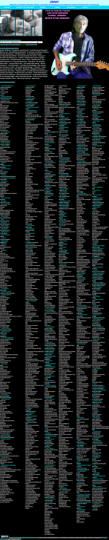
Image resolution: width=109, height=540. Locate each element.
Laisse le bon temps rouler (32, 488)
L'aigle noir (3, 192)
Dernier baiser (63, 496)
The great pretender (98, 436)
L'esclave (94, 359)
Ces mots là (80, 207)
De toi (46, 390)
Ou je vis (94, 98)
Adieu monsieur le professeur (67, 107)
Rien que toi (28, 287)
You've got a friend (64, 193)
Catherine (28, 122)
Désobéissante (63, 304)
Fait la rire (47, 516)
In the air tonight (97, 129)
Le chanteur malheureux (7, 448)
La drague (47, 437)
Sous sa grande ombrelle (65, 463)
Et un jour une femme (51, 204)
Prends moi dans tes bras (32, 195)
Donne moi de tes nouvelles (66, 307)
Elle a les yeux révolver (83, 138)
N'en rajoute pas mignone (32, 279)
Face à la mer (3, 265)
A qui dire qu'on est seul (83, 513)
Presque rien (48, 298)
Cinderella (28, 256)
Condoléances (48, 202)
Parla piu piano (96, 288)
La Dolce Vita (3, 374)
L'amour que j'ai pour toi (32, 268)
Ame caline (3, 63)
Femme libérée (29, 106)
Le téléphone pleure (5, 453)
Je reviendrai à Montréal (99, 284)
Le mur (46, 213)
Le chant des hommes (83, 385)
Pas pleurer (62, 96)
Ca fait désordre (29, 430)
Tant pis (94, 294)
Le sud (78, 488)
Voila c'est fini (96, 416)
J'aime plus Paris (96, 450)
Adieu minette (96, 212)
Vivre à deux (28, 221)
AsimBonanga (63, 251)
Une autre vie (4, 130)
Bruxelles (79, 202)
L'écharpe (47, 531)
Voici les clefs (48, 397)
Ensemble (3, 167)
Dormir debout (49, 258)
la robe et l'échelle (50, 276)
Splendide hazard (81, 188)
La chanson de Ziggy (82, 169)
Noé (60, 422)
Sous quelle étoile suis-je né (84, 341)
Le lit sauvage (4, 485)
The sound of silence (97, 388)
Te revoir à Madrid (30, 400)
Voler (78, 414)
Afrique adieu (80, 347)
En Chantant (80, 354)
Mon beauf (95, 236)
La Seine (94, 477)
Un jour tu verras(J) (82, 451)
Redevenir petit (4, 494)
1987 (1, 251)
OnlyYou (94, 110)
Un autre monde (96, 414)
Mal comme (3, 384)
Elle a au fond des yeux (65, 311)
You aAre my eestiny (97, 112)
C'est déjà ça (3, 150)
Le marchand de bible (31, 497)
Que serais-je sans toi (24, 75)
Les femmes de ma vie (6, 490)
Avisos (60, 279)
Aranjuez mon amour (98, 253)
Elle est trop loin (29, 236)
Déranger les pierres (64, 299)
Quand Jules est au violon (52, 427)
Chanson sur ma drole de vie (100, 480)
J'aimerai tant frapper (31, 262)
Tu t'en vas (3, 129)
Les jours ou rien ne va (6, 376)
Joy (45, 314)
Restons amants (63, 454)
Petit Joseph (62, 439)
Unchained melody (97, 275)
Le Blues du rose (96, 453)
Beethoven (80, 348)
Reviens (27, 202)
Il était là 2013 (80, 361)
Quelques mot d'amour (83, 185)
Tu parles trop (48, 115)
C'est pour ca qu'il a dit (31, 127)
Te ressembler (48, 304)
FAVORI (57, 7)
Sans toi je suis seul (23, 78)
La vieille (94, 373)
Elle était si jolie (4, 106)
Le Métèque (48, 365)
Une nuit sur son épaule (98, 482)
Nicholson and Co (81, 251)
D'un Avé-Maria (81, 519)
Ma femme (3, 423)
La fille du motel (29, 486)
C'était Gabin (29, 318)
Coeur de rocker (63, 294)
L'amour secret (29, 342)
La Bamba (79, 112)
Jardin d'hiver (48, 453)
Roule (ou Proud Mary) (31, 288)
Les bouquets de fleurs (31, 359)
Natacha (61, 147)
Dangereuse (3, 370)
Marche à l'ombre (97, 233)
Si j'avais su (28, 207)
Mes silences (28, 181)
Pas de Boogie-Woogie (51, 92)
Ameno (47, 170)
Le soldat (47, 216)
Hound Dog (48, 158)
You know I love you (97, 385)
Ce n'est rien (62, 291)
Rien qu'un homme (5, 126)
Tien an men (3, 284)
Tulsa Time (28, 414)
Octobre (47, 294)
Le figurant (80, 388)
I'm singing (28, 333)
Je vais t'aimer (80, 371)
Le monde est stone (97, 399)
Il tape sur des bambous (98, 142)
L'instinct (37, 67)
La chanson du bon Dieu (98, 167)
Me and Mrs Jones (5, 224)
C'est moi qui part (5, 405)
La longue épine (63, 362)
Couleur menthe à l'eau (8, 78)
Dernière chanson (50, 255)
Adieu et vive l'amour (50, 503)
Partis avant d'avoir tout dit (99, 178)
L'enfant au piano (97, 354)
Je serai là (79, 370)
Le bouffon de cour (30, 169)
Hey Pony (28, 460)
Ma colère (18, 69)
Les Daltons (62, 233)
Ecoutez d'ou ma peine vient (8, 152)
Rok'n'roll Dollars (97, 500)
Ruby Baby (28, 290)
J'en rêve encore (49, 373)
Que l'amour (28, 390)
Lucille (78, 298)
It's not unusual (96, 460)
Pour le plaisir (48, 488)
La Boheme (3, 307)
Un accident (40, 61)
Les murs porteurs (50, 215)
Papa (1, 428)
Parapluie (26, 69)
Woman (61, 245)
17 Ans (2, 440)
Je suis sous (28, 89)
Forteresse (79, 276)
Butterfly (28, 235)
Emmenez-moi (4, 299)
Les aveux (79, 244)
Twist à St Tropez (30, 296)
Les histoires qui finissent (38, 50)
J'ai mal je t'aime (49, 519)
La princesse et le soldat (51, 526)
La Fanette (62, 167)
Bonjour (47, 505)
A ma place (3, 182)
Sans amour (28, 205)
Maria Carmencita (82, 181)
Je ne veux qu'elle (81, 139)
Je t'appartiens (49, 411)
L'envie (61, 261)
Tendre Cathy (4, 362)
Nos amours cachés (30, 376)
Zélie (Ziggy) (80, 192)
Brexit (43, 63)
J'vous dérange (29, 479)
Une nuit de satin (81, 402)
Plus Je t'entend (4, 122)
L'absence (28, 336)
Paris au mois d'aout (40, 76)
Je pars (78, 473)
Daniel (78, 215)
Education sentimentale (83, 155)
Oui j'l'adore (95, 118)
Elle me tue (3, 407)
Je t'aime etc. (62, 347)
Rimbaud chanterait (82, 264)
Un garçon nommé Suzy (20, 50)
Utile (60, 482)
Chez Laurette (80, 212)
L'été (1, 208)
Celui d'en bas (4, 255)
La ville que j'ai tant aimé (99, 463)
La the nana (80, 95)
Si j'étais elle (62, 456)
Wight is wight (81, 271)
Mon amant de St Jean (98, 93)
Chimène (94, 244)
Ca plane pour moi (97, 199)
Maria (93, 485)
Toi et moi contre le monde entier (9, 456)
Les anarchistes (81, 96)
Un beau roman (81, 278)
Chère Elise (80, 210)
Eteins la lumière (5, 184)
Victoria (79, 411)
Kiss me (2, 248)
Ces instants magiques (51, 471)
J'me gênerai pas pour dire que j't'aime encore (99, 492)
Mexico (79, 133)
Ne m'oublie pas (81, 299)
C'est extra (79, 92)
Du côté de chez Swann (31, 242)
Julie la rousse (96, 247)
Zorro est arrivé (49, 463)
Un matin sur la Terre (31, 216)
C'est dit (2, 259)
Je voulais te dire (81, 285)
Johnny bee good (4, 396)
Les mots (79, 466)
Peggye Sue (3, 242)
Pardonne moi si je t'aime (7, 430)
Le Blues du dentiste (50, 457)
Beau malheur (49, 164)
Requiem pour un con (98, 337)
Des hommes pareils (50, 256)
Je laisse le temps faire (51, 205)
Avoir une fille (96, 302)
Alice (26, 423)
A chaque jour (63, 265)
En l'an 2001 (95, 164)
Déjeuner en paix (97, 402)
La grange (95, 509)
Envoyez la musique (30, 144)
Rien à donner (29, 204)
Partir (60, 436)
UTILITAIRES (71, 7)
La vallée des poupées (82, 384)
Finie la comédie (29, 150)
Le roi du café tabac (97, 357)
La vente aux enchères (51, 413)
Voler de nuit (3, 287)
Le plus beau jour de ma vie (7, 271)
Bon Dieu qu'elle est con (51, 450)
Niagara (61, 420)
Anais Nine (95, 213)
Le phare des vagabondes (66, 382)
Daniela (27, 450)
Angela (61, 268)
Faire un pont (29, 261)
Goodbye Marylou (81, 321)
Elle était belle (48, 513)
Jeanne (61, 499)
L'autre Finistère (81, 104)
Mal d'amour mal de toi (6, 462)
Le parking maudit (30, 500)
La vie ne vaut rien (5, 158)
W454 (78, 416)
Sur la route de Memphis (51, 106)
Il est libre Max (49, 500)
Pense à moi (48, 178)
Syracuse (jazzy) (49, 460)
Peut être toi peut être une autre (34, 385)
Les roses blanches (5, 218)
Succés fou (3, 391)
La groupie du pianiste (83, 170)
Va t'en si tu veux (63, 485)
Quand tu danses (63, 153)
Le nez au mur (29, 173)
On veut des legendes (50, 89)
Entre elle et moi (4, 474)
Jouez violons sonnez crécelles (67, 351)
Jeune (93, 451)
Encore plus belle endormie (7, 471)
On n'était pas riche (30, 382)
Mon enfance (29, 182)
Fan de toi (79, 218)
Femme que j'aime (64, 205)
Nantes (2, 195)
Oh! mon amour (4, 387)
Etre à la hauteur (49, 165)
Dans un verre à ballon (98, 271)
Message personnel (50, 336)
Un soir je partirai (5, 502)
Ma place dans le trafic (51, 293)
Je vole (78, 374)
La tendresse (29, 167)
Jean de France (29, 334)
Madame (2, 422)
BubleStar (61, 494)
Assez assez (62, 273)
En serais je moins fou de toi (66, 319)
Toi (43, 59)
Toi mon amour (81, 142)
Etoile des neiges (96, 391)
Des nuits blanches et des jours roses (10, 470)
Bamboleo (47, 447)
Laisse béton (95, 219)
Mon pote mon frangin (31, 184)
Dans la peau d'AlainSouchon (33, 321)
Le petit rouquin (81, 241)
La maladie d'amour (82, 379)
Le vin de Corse (63, 86)
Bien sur (27, 121)
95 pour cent (48, 357)
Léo (26, 350)
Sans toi (94, 184)
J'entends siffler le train (98, 255)
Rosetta (2, 359)
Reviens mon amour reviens (34, 58)
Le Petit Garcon (96, 376)
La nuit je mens (13, 65)
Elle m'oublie (62, 256)
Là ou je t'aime (29, 344)
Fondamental (4, 267)
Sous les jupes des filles (6, 161)
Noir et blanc (48, 222)
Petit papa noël (96, 456)
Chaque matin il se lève (31, 440)
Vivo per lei (3, 173)
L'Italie (2, 379)
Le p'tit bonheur (49, 193)
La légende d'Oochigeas (98, 293)
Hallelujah (62, 215)
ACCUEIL (7, 7)
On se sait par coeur (5, 278)
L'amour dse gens (63, 364)
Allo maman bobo (5, 147)
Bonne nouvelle (49, 247)
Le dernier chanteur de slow (33, 348)
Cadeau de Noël (81, 204)
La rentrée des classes (31, 345)
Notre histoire (29, 188)
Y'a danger (47, 130)
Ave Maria (3, 296)
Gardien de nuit (49, 262)
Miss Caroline (29, 506)
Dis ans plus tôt (81, 353)
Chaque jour (80, 275)
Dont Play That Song (5, 98)
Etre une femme (81, 359)
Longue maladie (81, 250)
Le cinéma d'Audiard (82, 387)
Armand (94, 196)
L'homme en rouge (82, 331)
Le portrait (3, 273)
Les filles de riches (5, 491)
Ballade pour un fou (64, 282)
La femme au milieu (50, 167)
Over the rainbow (63, 135)
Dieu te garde (29, 133)
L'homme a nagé (63, 399)
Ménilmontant (96, 92)
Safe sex (2, 282)
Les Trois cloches (49, 141)
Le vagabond (95, 256)
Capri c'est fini (48, 506)
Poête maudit (80, 522)
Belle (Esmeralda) (81, 499)
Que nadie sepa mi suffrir (52, 227)
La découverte (29, 164)
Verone (94, 304)
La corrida (47, 273)
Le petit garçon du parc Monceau (34, 351)
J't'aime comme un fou (98, 285)
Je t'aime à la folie (97, 345)
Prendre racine (4, 281)
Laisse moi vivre (49, 523)
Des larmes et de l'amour (51, 313)
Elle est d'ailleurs (96, 158)
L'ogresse (94, 361)
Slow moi (2, 497)
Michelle (47, 394)
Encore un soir (63, 141)
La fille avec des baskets (83, 232)
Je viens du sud (81, 373)
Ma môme (61, 199)
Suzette (27, 232)
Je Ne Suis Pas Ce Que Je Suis (84, 365)
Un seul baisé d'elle (30, 298)
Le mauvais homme (82, 390)
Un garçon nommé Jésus (32, 407)
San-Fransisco (80, 159)
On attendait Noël (64, 427)
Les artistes (28, 357)
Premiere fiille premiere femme (9, 354)
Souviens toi (48, 232)
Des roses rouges (81, 122)
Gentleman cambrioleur (65, 176)
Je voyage (2, 305)
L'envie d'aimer (4, 89)
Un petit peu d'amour (40, 75)
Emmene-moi (36, 59)
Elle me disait (29, 136)
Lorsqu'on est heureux (65, 161)
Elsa (24, 59)
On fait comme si (5, 276)
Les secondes (29, 176)
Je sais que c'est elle (64, 342)
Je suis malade (96, 344)
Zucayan (61, 486)
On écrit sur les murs (31, 247)
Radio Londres (4, 185)
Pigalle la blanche (5, 213)
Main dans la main (5, 382)
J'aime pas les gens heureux (33, 470)
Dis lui (78, 423)
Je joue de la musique (6, 268)
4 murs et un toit (4, 202)
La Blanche (95, 218)
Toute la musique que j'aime (66, 262)
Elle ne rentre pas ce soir (32, 451)
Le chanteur (28, 113)
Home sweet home (82, 221)
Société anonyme (49, 104)
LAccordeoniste (49, 138)
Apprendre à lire (63, 270)
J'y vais (46, 207)
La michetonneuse (82, 328)
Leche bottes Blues (39, 73)
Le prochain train (63, 384)
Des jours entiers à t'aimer (66, 302)
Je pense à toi (3, 345)
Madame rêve (4, 138)
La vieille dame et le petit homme (9, 482)
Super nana (80, 301)
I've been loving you (50, 267)
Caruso (46, 198)
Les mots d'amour (49, 139)
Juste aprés (62, 144)
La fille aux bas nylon (64, 356)
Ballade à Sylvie (81, 87)
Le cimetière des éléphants (32, 494)
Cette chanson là (5, 61)
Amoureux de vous (30, 253)
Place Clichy (62, 442)
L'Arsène (61, 181)
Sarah (93, 380)
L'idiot (60, 87)
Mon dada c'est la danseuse (99, 364)
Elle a (26, 135)
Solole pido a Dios (49, 230)
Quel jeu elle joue (63, 447)
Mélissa (61, 410)
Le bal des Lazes (81, 330)
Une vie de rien (63, 479)
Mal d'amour (3, 460)
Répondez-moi (48, 299)
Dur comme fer (49, 259)
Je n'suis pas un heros (7, 67)
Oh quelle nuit (96, 310)
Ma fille (94, 379)
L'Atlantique (95, 169)
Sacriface (47, 150)
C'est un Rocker (29, 437)
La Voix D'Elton (29, 347)
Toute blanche (96, 367)
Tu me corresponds (50, 305)
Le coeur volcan (63, 376)
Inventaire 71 (80, 224)
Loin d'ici (79, 248)
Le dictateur (3, 483)
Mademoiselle (63, 405)
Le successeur (80, 394)
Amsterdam (62, 164)
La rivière (79, 382)
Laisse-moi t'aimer (82, 430)
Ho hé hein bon (81, 483)
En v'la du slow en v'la (82, 284)
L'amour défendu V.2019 (51, 525)
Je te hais (2, 414)
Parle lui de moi (4, 388)
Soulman (2, 199)
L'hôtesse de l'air (63, 185)
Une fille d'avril (63, 505)
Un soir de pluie (4, 227)
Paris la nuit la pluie (30, 384)
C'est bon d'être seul (30, 433)
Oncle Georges (29, 380)
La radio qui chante (97, 505)
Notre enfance (29, 377)
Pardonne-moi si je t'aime (23, 73)
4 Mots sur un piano (64, 138)
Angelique (79, 313)
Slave (46, 324)
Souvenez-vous (63, 465)
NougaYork (28, 92)
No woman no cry (5, 230)
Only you (41, 56)
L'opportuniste (63, 187)
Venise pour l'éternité (65, 104)
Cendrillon (95, 413)
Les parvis (3, 65)
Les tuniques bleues (30, 502)
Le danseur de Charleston (99, 136)
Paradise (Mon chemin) (83, 496)
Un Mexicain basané (82, 145)
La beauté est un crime (98, 407)
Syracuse (47, 459)
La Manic (47, 362)
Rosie (46, 301)
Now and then (96, 423)
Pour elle (94, 262)
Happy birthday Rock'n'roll (32, 459)
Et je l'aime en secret (6, 459)
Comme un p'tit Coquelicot (84, 448)
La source (61, 129)
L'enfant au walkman (64, 379)
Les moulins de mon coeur (84, 307)
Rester (60, 453)
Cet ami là (28, 319)
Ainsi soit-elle (29, 251)
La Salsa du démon (82, 503)
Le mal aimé (3, 451)
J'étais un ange (81, 228)
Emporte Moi (3, 109)
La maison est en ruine (83, 235)
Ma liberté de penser (50, 219)
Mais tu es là (95, 172)
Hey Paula (95, 115)
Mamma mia (62, 90)
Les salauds (80, 247)
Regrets (79, 463)
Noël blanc (62, 126)
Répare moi (3, 356)
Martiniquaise (96, 396)
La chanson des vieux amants (67, 165)
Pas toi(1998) (62, 150)
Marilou (27, 276)
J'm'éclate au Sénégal (82, 149)
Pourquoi (28, 193)
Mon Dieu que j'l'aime (98, 497)
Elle (1, 104)
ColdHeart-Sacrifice (50, 149)
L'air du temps (48, 208)
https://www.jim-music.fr (14, 539)
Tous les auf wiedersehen (99, 365)
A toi (60, 227)
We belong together (97, 278)
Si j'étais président (50, 396)
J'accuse (79, 362)
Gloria (78, 319)
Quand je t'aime (29, 387)
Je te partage (95, 347)
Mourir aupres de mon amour (33, 245)
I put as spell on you (64, 196)
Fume (27, 457)
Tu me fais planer (81, 265)
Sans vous (3, 496)
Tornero (61, 115)
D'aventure (95, 341)
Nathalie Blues (29, 99)
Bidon (1, 149)
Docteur (61, 305)
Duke (43, 67)
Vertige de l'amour (5, 141)
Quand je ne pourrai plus (7, 493)
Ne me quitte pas (63, 173)
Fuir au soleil (80, 219)
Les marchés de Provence (52, 419)
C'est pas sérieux (30, 255)
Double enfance (63, 308)
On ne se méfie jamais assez (66, 428)
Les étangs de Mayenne (31, 364)
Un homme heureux (97, 502)
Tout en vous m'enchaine (66, 473)
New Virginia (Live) (64, 419)
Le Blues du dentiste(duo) (52, 456)
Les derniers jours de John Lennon (34, 361)
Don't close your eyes (64, 490)
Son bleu (94, 238)
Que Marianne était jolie (17, 52)
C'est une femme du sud (6, 339)
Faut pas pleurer (30, 147)
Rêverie (61, 99)
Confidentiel (62, 139)
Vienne (2, 196)
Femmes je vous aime (7, 71)
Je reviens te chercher (51, 410)
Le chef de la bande (50, 344)
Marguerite (95, 261)
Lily (93, 193)
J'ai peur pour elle (49, 482)
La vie (78, 236)
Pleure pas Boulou (97, 179)
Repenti (94, 208)
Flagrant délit (48, 477)
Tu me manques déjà (7, 76)
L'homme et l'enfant (31, 419)
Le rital (2, 419)
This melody (62, 470)
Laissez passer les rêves (83, 172)
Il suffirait (95, 370)
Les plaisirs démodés (5, 311)
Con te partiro (4, 172)
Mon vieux (28, 185)
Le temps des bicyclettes (8, 56)
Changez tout (80, 281)
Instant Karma (16, 59)
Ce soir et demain (5, 256)
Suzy (26, 396)
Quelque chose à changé (51, 95)
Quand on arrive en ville (32, 115)
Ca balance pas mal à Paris (84, 164)
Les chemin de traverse (51, 285)
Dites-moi (79, 282)
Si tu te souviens (4, 127)
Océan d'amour (4, 385)
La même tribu (29, 490)
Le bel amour (3, 115)
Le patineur (62, 380)
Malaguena (3, 336)
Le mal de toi (48, 316)
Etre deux (79, 216)
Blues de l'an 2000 (97, 149)
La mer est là (3, 112)
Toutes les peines (97, 101)
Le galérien (48, 192)
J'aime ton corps (63, 339)
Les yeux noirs (5, 59)
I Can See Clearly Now (65, 221)
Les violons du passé (30, 370)
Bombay (79, 201)
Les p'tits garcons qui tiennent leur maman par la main (33, 367)
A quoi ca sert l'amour (51, 136)
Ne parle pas (28, 187)
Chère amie (80, 136)
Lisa (46, 290)
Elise (93, 188)
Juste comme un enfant (65, 353)
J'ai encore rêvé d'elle (64, 119)
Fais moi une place (64, 322)
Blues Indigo (62, 284)
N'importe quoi (49, 221)
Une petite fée (63, 477)
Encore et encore (49, 261)
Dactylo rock (28, 448)
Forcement (62, 327)
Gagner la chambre (64, 330)
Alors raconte (48, 400)
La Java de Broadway (82, 377)
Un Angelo (62, 116)
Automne (61, 275)
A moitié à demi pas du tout (84, 162)
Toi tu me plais (63, 471)
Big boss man (29, 428)
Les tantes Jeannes (50, 420)
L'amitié (47, 334)
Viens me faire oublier (31, 299)
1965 (78, 345)
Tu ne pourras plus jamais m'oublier (50, 496)
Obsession (61, 425)
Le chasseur (80, 238)
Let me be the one (97, 442)
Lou (1, 380)
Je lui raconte (80, 479)
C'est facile (28, 434)
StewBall (61, 112)
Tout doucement (4, 221)
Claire (46, 509)
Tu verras (28, 95)
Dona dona (3, 445)
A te (1, 170)
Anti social (95, 466)
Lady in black (95, 474)
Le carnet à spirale (97, 494)
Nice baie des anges (30, 281)
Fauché (27, 456)
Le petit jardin (63, 182)
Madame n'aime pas (50, 291)
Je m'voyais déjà (4, 304)
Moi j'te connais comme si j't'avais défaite (66, 412)
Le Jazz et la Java (29, 90)
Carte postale (48, 248)
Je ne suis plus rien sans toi (32, 265)
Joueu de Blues (81, 287)
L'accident (28, 480)
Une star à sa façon (50, 307)
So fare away (80, 476)
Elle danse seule (49, 368)
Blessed (47, 147)
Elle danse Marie (49, 330)
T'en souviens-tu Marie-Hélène (33, 212)
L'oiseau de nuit (81, 336)
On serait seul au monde (65, 430)
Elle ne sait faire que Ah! (23, 76)
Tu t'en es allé (62, 476)
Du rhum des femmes (98, 394)
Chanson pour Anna (30, 129)
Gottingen (3, 188)
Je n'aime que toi (30, 473)
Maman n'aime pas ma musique (34, 275)
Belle (1, 365)
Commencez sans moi (50, 476)
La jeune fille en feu (15, 63)
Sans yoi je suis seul (5, 361)
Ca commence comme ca (51, 470)
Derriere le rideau (64, 301)
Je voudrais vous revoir (65, 142)
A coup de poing (29, 119)
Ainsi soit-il (80, 115)
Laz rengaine (95, 351)
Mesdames (28, 179)
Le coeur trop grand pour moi (67, 374)
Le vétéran (80, 399)
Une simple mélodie (82, 342)
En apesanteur (4, 264)
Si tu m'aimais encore (31, 208)
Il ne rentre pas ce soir (31, 466)
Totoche (27, 215)
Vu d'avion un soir (81, 270)
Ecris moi (94, 156)
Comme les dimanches (31, 258)
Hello (78, 107)
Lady (26, 267)
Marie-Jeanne (80, 400)
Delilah (94, 459)
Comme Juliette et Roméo (84, 318)
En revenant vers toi (31, 454)
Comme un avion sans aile (7, 293)
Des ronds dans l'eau (50, 333)
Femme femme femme (98, 342)
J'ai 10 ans (2, 155)
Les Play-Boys (62, 184)
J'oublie (61, 350)
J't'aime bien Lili (96, 132)
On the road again (5, 212)
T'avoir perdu (29, 293)
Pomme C (2, 279)
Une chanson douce (50, 462)
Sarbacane (47, 302)
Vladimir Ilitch (80, 413)
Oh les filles (3, 179)
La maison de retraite (82, 293)
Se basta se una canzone (51, 182)
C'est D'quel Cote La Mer (32, 316)
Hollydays (79, 322)
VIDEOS (84, 7)
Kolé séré (94, 144)
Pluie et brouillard (30, 282)
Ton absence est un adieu (52, 112)
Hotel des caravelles (64, 334)
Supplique (47, 359)
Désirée (47, 407)
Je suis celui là (96, 405)
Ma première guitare (98, 308)
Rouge (60, 155)
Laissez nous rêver (50, 483)
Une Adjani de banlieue (6, 500)
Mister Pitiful (29, 250)
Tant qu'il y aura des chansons (33, 399)
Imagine (61, 242)
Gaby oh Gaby (4, 133)
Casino (78, 350)
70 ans (27, 302)
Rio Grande (48, 96)
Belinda (2, 442)
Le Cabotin (3, 310)
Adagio (2, 164)
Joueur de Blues (5, 50)
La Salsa (2, 207)
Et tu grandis (3, 408)
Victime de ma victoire (83, 459)
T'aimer (2, 463)
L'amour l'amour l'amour (83, 450)
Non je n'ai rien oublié (6, 314)
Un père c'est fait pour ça (8, 58)
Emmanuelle (95, 162)
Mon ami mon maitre (98, 362)
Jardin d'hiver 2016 (50, 454)
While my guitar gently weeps (100, 427)
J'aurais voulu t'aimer (82, 364)
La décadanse (96, 334)
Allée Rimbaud (81, 511)
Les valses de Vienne (50, 319)
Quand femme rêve (64, 443)
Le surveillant (80, 396)
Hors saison (48, 264)
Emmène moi (62, 318)
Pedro (60, 98)
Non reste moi (4, 351)
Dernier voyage (81, 152)
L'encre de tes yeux (50, 279)
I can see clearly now (20, 61)
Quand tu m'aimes (5, 322)
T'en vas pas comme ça (83, 470)
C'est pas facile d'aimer (31, 126)
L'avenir (21, 58)
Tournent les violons (64, 158)
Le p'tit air (79, 156)
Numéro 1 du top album (32, 379)
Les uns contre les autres (83, 178)
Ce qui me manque (30, 314)
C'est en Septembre (50, 402)
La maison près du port (98, 318)
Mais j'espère (95, 170)
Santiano (61, 110)
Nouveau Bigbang (64, 423)
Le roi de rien (80, 242)
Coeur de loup (96, 139)
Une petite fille (29, 96)
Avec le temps (80, 90)
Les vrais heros (29, 503)
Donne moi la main (97, 155)
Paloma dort (48, 90)
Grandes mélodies (5, 342)
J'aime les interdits (30, 468)
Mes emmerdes (4, 313)
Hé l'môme (28, 153)
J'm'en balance (49, 522)
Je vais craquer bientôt (31, 477)
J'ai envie (47, 517)
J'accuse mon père (82, 456)
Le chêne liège (49, 278)
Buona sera (3, 290)
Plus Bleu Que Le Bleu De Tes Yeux (34, 190)
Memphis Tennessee (38, 69)
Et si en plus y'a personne (7, 153)
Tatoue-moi (80, 457)
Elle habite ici (48, 370)
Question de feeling (97, 264)
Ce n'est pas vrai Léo (5, 468)
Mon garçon (28, 374)
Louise (46, 379)
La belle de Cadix (81, 126)
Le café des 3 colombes (98, 90)
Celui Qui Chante (81, 165)
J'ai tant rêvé (48, 451)
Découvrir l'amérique (98, 152)
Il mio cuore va (96, 321)
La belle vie (95, 307)
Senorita (2, 390)
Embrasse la (95, 161)
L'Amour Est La (80, 175)
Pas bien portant (49, 351)
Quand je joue (63, 445)
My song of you (63, 502)
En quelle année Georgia (24, 67)
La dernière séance (30, 485)
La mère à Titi (96, 221)
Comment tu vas (63, 296)
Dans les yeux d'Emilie (65, 230)
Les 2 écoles (80, 391)
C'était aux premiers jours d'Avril (9, 102)
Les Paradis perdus (5, 377)
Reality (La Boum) (97, 250)
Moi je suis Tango (49, 443)
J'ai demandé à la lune (65, 122)
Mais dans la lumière (82, 431)
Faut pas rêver (96, 106)
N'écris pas (62, 417)
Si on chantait (63, 457)
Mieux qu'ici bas (63, 132)
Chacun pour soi (29, 439)
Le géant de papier (64, 202)
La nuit (2, 95)
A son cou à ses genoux (65, 271)
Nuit (60, 149)
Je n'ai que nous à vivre (6, 270)
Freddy (94, 316)
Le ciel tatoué (62, 373)
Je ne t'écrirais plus (5, 411)
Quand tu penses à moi (31, 198)
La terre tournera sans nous (8, 113)
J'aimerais (28, 155)
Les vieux (61, 172)
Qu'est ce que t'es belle (83, 141)
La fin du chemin (81, 233)
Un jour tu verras (81, 453)
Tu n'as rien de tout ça (51, 113)
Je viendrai (3, 416)
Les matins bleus (4, 118)
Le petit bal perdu (5, 239)
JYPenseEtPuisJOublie (6, 447)
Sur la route (48, 374)
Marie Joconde (4, 119)
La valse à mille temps (65, 169)
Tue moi (47, 235)
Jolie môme (80, 93)
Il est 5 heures (63, 178)
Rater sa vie (4, 52)
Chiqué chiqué (4, 367)
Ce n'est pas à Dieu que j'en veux (34, 124)
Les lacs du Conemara (82, 393)
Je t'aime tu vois (29, 159)
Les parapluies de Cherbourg (81, 309)
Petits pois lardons (64, 440)
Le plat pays (62, 170)
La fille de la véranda (64, 357)
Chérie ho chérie (30, 442)
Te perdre (47, 110)
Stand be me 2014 (97, 425)
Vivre (28, 59)
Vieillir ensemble (30, 219)
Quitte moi (95, 182)
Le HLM (94, 225)
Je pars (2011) (80, 474)
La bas (60, 145)
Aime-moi (3, 400)
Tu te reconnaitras (82, 408)
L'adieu (27, 339)
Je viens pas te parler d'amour (33, 162)
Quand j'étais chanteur (83, 259)
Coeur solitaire (29, 443)
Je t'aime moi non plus (98, 333)
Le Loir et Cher (81, 239)
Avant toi (2, 253)
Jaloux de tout (63, 341)
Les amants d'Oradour (31, 354)
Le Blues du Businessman (7, 437)
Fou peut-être (62, 328)
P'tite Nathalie (49, 490)
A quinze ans (3, 466)
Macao (78, 505)
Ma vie (2, 121)
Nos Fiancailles (81, 480)
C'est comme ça (49, 199)
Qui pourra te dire (82, 433)
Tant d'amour (62, 466)
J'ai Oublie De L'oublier (31, 471)
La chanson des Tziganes (32, 337)
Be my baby (95, 439)
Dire (1, 262)
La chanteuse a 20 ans (98, 350)
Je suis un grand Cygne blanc (67, 345)
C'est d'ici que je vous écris (7, 258)
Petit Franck (48, 322)
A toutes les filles (30, 308)
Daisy (1, 368)
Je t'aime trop (29, 476)
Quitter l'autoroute (30, 393)
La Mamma (3, 308)
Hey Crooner (48, 440)
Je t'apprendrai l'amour (6, 413)
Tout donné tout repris (83, 439)
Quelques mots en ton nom (66, 448)
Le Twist (27, 505)
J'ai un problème (63, 258)
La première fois (81, 380)
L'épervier (61, 109)
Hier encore (41, 65)
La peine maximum (5, 87)
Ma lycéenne (95, 133)
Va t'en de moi (63, 483)
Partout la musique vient (66, 437)
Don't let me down (97, 420)
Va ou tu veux (29, 218)
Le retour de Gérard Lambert (100, 227)
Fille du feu (62, 325)
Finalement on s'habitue (32, 149)
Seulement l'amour (30, 411)
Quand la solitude (30, 388)
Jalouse (2, 410)
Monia (94, 122)
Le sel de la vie (48, 318)
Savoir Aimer (48, 228)
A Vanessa (3, 402)
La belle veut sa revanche (84, 327)
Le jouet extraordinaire (6, 450)
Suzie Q (27, 109)
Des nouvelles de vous (98, 153)
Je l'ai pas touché (4, 373)
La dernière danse (82, 376)
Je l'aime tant (48, 520)
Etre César (28, 327)
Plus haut (94, 408)
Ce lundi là (79, 205)
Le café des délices (97, 89)
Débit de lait (3, 333)
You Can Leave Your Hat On (66, 224)
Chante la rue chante (82, 514)
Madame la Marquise (98, 202)
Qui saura (79, 434)
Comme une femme (6, 73)
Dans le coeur (29, 132)
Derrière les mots (63, 497)
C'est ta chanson (81, 208)
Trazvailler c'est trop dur (65, 474)
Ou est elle (62, 433)
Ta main (27, 397)
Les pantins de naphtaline (48, 287)
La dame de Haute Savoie (51, 275)
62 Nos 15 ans (80, 198)
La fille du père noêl (64, 179)
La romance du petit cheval (66, 367)
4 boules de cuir (29, 87)
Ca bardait (28, 417)
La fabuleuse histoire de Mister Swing (83, 290)
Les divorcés (80, 245)
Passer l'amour (81, 404)
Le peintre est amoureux (99, 356)
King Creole (48, 159)
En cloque (95, 216)
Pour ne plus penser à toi (32, 192)
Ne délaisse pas (49, 87)
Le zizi (93, 192)
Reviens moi (28, 284)
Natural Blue (80, 442)
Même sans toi (96, 506)
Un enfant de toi (96, 126)
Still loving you (96, 324)
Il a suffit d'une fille (30, 465)
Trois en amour (29, 294)
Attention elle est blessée (84, 199)
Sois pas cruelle (29, 291)
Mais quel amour (4, 427)
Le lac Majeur (80, 445)
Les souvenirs (62, 394)
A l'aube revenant (49, 241)
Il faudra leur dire (49, 265)
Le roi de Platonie (5, 488)
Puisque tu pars (63, 152)
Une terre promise (50, 119)
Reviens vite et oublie (50, 345)
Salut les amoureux (64, 238)
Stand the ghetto (5, 215)
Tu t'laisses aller (4, 327)
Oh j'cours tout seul (97, 499)
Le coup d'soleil (96, 259)
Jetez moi (28, 161)
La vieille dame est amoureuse (37, 71)
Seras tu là (79, 187)
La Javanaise (95, 336)
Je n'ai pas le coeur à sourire (33, 156)
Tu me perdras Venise (34, 54)
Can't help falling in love (51, 156)
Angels (94, 281)
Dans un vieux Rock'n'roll (99, 488)
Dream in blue (48, 328)
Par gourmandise (5, 318)
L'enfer (27, 175)
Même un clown (29, 239)
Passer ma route (81, 158)
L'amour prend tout (64, 365)
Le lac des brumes (49, 534)
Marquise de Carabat (64, 408)
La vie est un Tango (64, 370)
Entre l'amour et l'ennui (32, 142)
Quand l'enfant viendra (98, 181)
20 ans (94, 147)
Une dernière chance (6, 285)
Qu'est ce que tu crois (65, 450)
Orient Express (49, 485)
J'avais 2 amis (29, 264)
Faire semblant (29, 145)
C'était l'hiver (48, 251)
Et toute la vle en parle (31, 328)
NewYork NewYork (50, 348)
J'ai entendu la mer (5, 371)
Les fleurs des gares (64, 388)
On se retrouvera (49, 310)
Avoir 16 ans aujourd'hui (32, 425)
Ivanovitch (62, 336)
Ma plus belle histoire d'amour (8, 193)
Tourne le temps (29, 402)
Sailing (94, 298)
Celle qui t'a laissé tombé (32, 431)
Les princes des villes (82, 176)
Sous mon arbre (63, 462)
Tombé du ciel (62, 190)
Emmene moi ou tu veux (32, 453)
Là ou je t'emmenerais (51, 210)
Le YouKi (94, 268)
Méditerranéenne (64, 92)
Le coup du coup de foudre (32, 496)
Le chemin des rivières (65, 371)
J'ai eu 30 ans (62, 337)
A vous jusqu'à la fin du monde (67, 281)
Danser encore (4, 261)
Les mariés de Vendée (31, 365)
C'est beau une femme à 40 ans (37, 52)
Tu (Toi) (94, 471)
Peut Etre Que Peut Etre (98, 99)
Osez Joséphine (4, 139)
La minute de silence (82, 173)
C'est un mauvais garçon (99, 215)
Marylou (27, 238)
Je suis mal (62, 344)
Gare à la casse (63, 331)
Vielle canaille (48, 127)
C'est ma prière (81, 422)
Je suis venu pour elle (64, 500)
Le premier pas (4, 486)
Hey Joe (61, 218)
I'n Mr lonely (3, 233)
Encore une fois (49, 408)
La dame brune (4, 190)
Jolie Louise (28, 227)
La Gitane (47, 188)
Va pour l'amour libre (64, 102)
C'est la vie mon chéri (31, 436)
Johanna (2, 347)
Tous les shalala (4, 454)
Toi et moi (3, 324)
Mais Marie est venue (6, 425)
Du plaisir (28, 410)
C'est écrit (31, 61)
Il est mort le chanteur (7, 75)
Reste (27, 201)
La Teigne (94, 222)
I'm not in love (4, 92)
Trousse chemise (4, 325)
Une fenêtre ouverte (98, 119)
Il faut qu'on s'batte (50, 371)
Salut (60, 236)
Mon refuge (62, 416)
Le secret (27, 362)
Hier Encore (3, 302)
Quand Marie (29, 196)
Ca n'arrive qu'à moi (6, 69)
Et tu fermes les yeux (6, 110)
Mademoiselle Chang (82, 179)
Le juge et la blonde (64, 377)
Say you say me (81, 109)
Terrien (61, 468)
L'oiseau (2, 275)
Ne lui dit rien (29, 278)
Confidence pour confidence (66, 208)
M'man (27, 508)
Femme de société (5, 436)
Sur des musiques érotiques (49, 493)
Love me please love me (83, 337)
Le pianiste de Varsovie (51, 414)
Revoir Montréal (29, 394)
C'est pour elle (96, 150)
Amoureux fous (49, 466)
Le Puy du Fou (29, 353)
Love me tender (49, 161)
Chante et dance (81, 101)
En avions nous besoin (31, 325)
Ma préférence (63, 407)
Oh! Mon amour (20, 54)
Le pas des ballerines (50, 281)
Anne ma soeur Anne (82, 116)
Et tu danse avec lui (5, 247)
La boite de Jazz (81, 288)
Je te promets (62, 259)
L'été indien (62, 235)
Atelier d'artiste (29, 307)
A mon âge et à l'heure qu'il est (67, 267)
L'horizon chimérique (65, 400)
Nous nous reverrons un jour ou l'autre (11, 316)
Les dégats (62, 387)
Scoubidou (95, 311)
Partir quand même (50, 337)
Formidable (3, 301)
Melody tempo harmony (6, 210)
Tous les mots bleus (5, 393)
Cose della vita (48, 181)
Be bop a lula (48, 354)
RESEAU (43, 7)
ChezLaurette (20, 71)
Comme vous (80, 213)
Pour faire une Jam (5, 321)
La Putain (94, 371)
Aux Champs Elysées (64, 228)
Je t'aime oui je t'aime (6, 476)
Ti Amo (94, 470)
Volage (46, 129)
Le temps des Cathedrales (84, 500)
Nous (60, 95)
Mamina (79, 508)
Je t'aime (27, 158)
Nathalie (47, 422)
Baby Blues (28, 427)
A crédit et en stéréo (31, 422)
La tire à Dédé (96, 224)
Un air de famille (96, 102)
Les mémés (48, 377)
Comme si (3, 245)
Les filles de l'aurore (97, 496)
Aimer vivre (62, 255)
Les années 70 (29, 356)
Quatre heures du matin (83, 261)
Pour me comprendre (82, 184)
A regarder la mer (5, 101)
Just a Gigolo (80, 119)
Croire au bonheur (30, 130)
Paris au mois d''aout (5, 319)
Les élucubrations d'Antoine (8, 176)
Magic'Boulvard (49, 321)
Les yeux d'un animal (82, 397)
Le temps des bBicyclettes (32, 371)
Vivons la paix (48, 238)
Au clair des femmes (7, 54)
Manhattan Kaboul (97, 232)
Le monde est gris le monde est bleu (50, 175)
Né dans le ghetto (49, 86)
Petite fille (3, 353)
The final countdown (50, 185)
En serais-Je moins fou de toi (27, 56)
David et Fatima (96, 205)
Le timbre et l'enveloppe (28, 65)
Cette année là (4, 443)
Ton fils (61, 156)
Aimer (94, 301)
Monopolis (79, 182)
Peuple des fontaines (50, 296)
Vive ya (2, 236)
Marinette (28, 178)
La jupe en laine (63, 361)
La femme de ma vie (5, 348)
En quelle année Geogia (83, 356)
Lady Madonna (96, 422)
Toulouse (27, 93)
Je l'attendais (80, 225)
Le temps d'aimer (63, 397)
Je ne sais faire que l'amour (32, 474)
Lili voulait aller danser (31, 63)
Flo (93, 165)
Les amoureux (63, 385)
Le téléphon (80, 490)
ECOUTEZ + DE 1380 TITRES (25, 7)
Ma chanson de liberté (65, 89)
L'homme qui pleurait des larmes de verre (84, 333)
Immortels (3, 135)
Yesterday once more (64, 506)
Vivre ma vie (28, 224)
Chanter (47, 201)
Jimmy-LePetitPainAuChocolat (67, 232)
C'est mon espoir (63, 293)
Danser (61, 298)
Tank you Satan (81, 98)
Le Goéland (48, 533)
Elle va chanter (4, 107)
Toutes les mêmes (97, 313)
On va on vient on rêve (65, 431)
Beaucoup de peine (30, 313)
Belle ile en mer (63, 493)
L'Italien (94, 377)
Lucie (78, 520)
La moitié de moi (30, 341)
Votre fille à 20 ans (97, 382)
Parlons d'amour (49, 486)
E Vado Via (28, 330)
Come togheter (96, 419)
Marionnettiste (96, 173)
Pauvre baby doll (49, 93)
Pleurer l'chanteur (82, 256)
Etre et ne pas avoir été (83, 357)
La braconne (95, 348)
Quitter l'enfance (63, 451)
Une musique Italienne (31, 405)
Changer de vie (4, 341)
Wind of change (96, 325)
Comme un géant (5, 144)
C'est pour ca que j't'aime (51, 508)
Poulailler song (4, 159)
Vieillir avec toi (49, 236)
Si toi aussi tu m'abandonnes (49, 98)
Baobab (27, 311)
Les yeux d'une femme (31, 273)
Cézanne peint (81, 167)
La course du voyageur (83, 230)
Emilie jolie (62, 316)
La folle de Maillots (5, 477)
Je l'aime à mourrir (50, 268)
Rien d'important (30, 285)
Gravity (61, 248)
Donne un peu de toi (82, 425)
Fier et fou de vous (97, 490)
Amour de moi (29, 305)
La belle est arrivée (64, 354)
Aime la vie (35, 78)
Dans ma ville (48, 511)
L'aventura (47, 173)
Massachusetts (96, 433)
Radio (78, 339)
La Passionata (48, 442)
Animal (47, 242)
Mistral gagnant (96, 235)
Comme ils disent (5, 298)
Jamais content (4, 156)
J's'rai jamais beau (5, 417)
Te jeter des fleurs (49, 233)
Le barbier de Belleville (98, 374)
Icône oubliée (29, 463)
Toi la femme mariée (6, 330)
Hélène (61, 333)
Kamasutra (80, 325)
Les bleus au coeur (97, 107)
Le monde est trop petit (31, 499)
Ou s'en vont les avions (65, 434)
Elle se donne (29, 141)
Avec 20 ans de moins (31, 310)
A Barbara (28, 304)
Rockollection (62, 503)
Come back (28, 445)
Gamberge (28, 152)
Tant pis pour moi (30, 210)
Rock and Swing (29, 230)
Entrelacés (28, 259)
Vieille (94, 265)
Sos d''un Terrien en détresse (33, 116)
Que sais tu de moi (5, 433)
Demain (94, 96)
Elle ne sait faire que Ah (98, 159)
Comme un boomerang (98, 328)
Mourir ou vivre (63, 93)
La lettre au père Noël (98, 87)
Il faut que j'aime (81, 222)
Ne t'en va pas (4, 350)
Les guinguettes (4, 116)
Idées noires (3, 205)
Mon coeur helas (63, 414)
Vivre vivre (47, 325)
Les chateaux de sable (31, 102)
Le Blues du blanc (30, 491)
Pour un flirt (80, 258)
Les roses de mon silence (51, 434)
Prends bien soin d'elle (6, 431)
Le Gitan (27, 170)
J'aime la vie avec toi (5, 344)
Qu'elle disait (3, 124)
